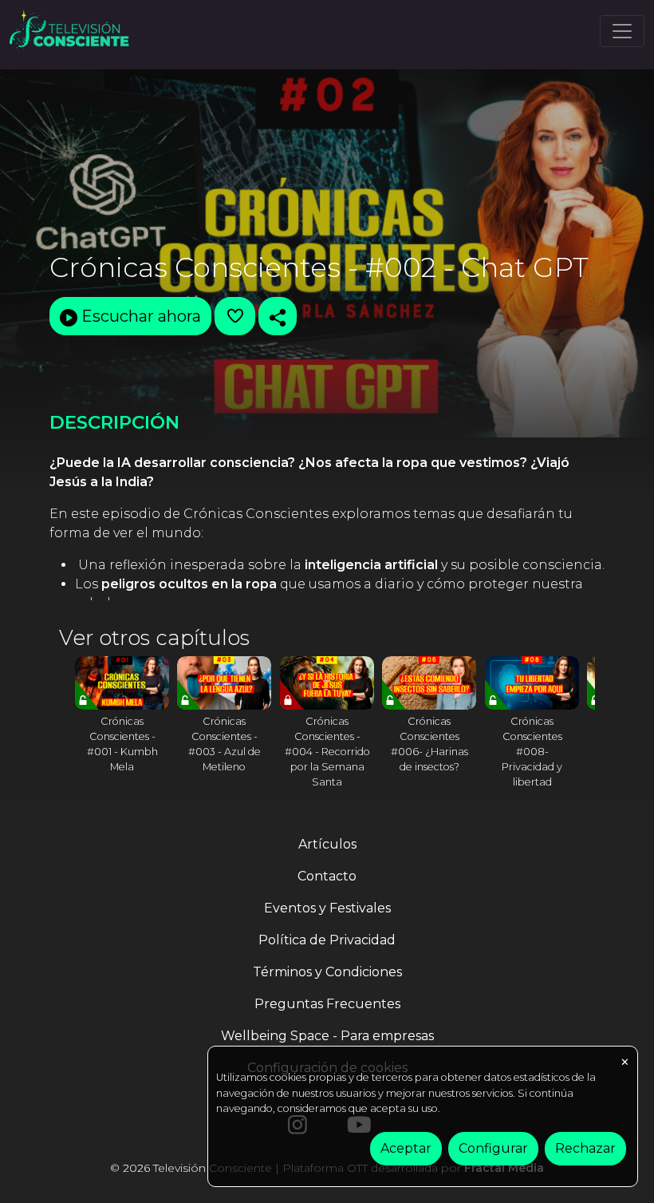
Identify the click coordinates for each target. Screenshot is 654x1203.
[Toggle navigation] (622, 31)
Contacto (327, 876)
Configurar (493, 1148)
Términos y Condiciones (327, 971)
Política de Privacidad (327, 940)
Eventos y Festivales (327, 908)
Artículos (327, 844)
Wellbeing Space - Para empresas (327, 1035)
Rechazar (585, 1148)
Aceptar (405, 1148)
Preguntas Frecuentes (327, 1003)
